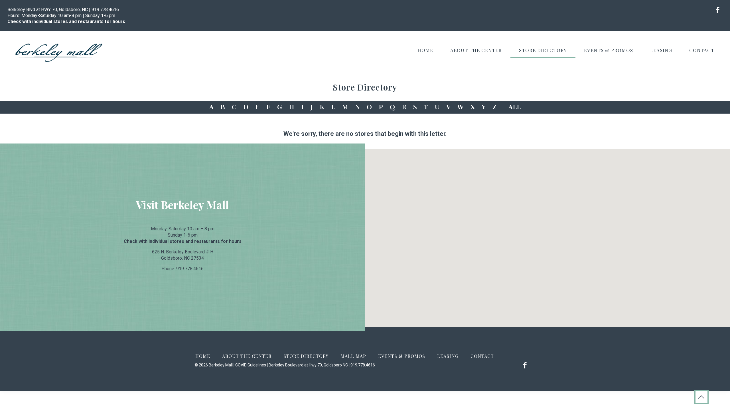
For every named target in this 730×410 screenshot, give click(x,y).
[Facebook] (718, 11)
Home (202, 356)
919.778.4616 (105, 9)
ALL (514, 106)
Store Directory (305, 356)
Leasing (448, 356)
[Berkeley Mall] (58, 52)
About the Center (246, 356)
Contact (482, 356)
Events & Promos (401, 356)
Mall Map (353, 356)
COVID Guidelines (250, 365)
